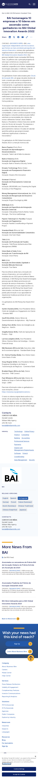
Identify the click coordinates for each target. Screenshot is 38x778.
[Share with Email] (22, 37)
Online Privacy (29, 431)
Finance (17, 435)
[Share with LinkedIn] (9, 37)
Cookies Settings (19, 769)
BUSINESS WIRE (16, 43)
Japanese (22, 510)
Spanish (13, 498)
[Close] (35, 756)
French (13, 502)
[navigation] (34, 4)
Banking (17, 438)
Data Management (20, 460)
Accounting (26, 438)
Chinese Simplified (10, 510)
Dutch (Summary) (9, 506)
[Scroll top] (30, 658)
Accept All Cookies (19, 774)
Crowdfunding (19, 457)
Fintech (25, 453)
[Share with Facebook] (18, 37)
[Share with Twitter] (14, 37)
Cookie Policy (6, 763)
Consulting (25, 435)
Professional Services (21, 441)
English (5, 498)
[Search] (29, 4)
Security (32, 460)
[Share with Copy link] (26, 37)
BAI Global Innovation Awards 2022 (14, 55)
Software (17, 453)
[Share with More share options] (31, 37)
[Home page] (10, 4)
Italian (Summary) (25, 502)
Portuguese (23, 498)
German (6, 502)
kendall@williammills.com (11, 425)
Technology (18, 431)
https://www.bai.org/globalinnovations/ (16, 392)
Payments (17, 444)
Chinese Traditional (25, 506)
